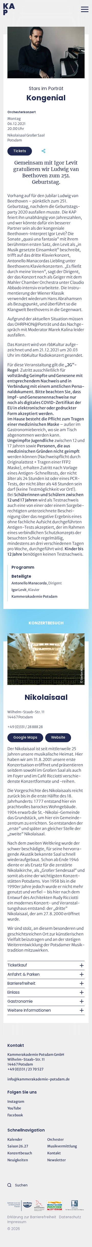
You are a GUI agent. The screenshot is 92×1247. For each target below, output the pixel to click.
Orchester (55, 1139)
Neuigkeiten (17, 1160)
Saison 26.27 (17, 1146)
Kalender (14, 1139)
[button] (84, 9)
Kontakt (54, 1153)
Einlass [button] (13, 992)
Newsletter (56, 1160)
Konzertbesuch (19, 1153)
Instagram (15, 1101)
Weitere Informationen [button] (29, 1010)
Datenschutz (70, 1217)
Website (58, 737)
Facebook (15, 1115)
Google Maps (25, 737)
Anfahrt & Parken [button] (23, 974)
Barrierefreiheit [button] (21, 983)
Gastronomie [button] (20, 1001)
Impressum (16, 1222)
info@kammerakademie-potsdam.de (38, 1079)
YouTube (14, 1108)
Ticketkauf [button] (17, 965)
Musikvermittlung (62, 1146)
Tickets (19, 151)
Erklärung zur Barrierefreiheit (31, 1217)
